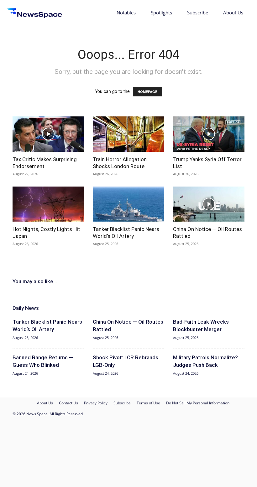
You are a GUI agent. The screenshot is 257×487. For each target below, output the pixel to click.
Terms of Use (148, 403)
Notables (126, 12)
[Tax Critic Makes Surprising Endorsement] (48, 134)
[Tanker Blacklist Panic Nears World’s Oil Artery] (128, 204)
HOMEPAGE (147, 91)
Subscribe (197, 12)
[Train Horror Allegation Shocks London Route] (128, 134)
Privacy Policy (96, 403)
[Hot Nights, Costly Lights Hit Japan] (48, 204)
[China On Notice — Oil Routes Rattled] (208, 204)
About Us (233, 12)
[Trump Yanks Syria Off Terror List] (208, 134)
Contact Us (68, 403)
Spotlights (161, 12)
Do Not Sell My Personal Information (197, 403)
